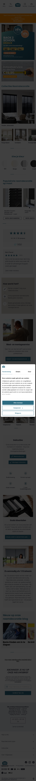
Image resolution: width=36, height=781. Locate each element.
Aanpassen (17, 408)
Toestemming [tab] (6, 371)
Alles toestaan (18, 402)
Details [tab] (18, 371)
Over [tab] (29, 371)
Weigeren (18, 413)
